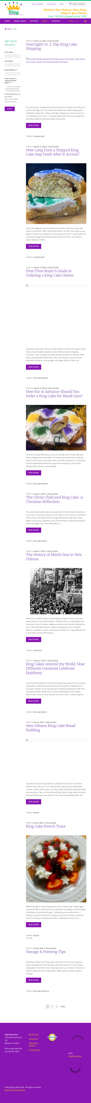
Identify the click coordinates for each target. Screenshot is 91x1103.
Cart (61, 4)
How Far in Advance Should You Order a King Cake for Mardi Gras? (54, 393)
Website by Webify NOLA (15, 1090)
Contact (55, 21)
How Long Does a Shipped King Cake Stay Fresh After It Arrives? (52, 152)
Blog (44, 21)
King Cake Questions (41, 991)
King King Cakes (75, 1056)
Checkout (51, 4)
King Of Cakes (53, 41)
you (31, 938)
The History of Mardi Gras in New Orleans (54, 556)
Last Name (9, 61)
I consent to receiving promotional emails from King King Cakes (13, 89)
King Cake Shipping (40, 378)
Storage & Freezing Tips (46, 952)
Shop (7, 21)
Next (63, 1006)
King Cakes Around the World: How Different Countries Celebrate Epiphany (55, 668)
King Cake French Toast (45, 826)
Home (9, 29)
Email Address (11, 70)
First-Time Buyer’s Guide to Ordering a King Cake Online (49, 273)
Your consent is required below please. (11, 81)
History (34, 21)
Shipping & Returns (33, 1044)
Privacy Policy (34, 1050)
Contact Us (33, 1039)
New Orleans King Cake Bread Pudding (50, 728)
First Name (9, 52)
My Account (37, 4)
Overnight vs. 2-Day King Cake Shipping (51, 46)
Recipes (36, 812)
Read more (34, 125)
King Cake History (40, 541)
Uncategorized (38, 136)
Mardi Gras (20, 21)
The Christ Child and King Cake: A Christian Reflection (54, 499)
